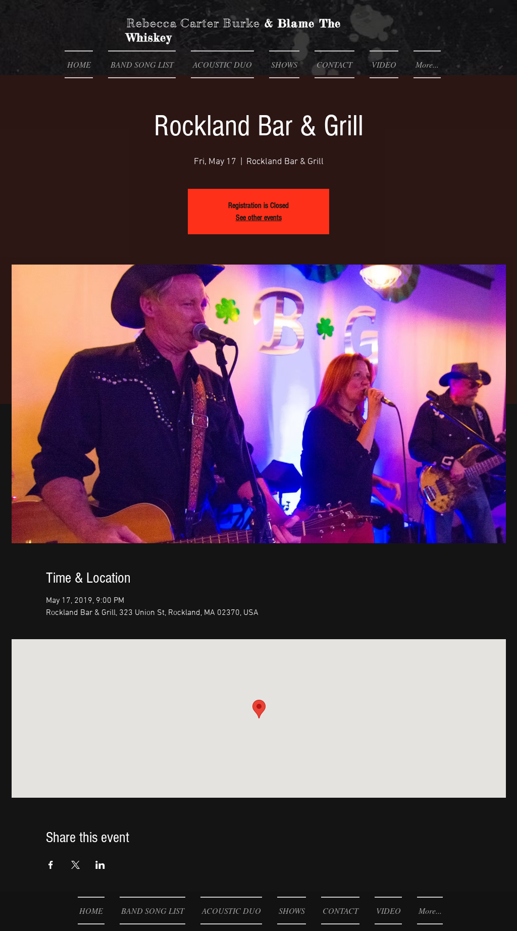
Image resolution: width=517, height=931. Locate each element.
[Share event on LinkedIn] (100, 865)
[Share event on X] (75, 865)
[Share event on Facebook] (51, 865)
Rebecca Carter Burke (193, 23)
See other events (259, 217)
